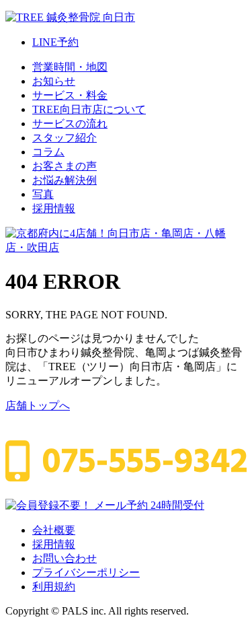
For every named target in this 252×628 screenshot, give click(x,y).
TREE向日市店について (89, 109)
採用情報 (53, 208)
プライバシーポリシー (86, 572)
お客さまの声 (64, 166)
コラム (48, 152)
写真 (43, 194)
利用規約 (53, 586)
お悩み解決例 (64, 180)
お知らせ (53, 81)
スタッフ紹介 (64, 137)
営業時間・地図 (70, 67)
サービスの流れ (70, 123)
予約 (55, 42)
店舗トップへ (37, 405)
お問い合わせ (64, 558)
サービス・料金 (70, 95)
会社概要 (53, 530)
